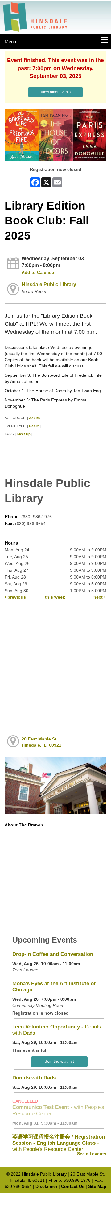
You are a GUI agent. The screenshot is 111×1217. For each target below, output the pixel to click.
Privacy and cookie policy (28, 1199)
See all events (91, 1153)
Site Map (97, 1186)
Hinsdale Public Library (49, 284)
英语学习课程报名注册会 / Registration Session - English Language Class (58, 1143)
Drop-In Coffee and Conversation (52, 954)
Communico (96, 1199)
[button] (104, 40)
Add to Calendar (39, 272)
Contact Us (72, 1186)
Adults (34, 418)
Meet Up (24, 434)
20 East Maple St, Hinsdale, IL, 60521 (41, 742)
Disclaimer (46, 1186)
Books (34, 426)
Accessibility (68, 1199)
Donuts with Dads (34, 1078)
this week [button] (55, 597)
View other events (56, 92)
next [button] (98, 597)
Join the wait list (59, 1061)
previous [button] (16, 597)
